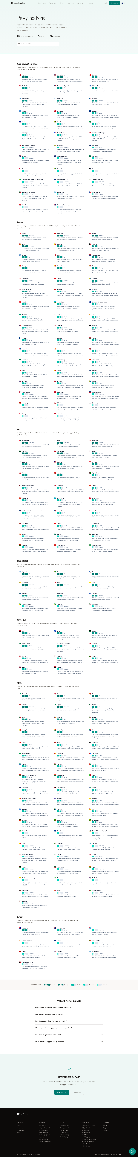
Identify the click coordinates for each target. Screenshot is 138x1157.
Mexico (24, 75)
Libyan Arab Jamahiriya (29, 775)
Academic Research (45, 1141)
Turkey (59, 278)
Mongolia (60, 511)
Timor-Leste (61, 545)
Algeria (94, 705)
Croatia (59, 315)
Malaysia (59, 462)
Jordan (94, 631)
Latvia (94, 349)
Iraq (23, 631)
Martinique (95, 122)
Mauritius (25, 788)
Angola (59, 743)
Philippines (60, 451)
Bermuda (60, 111)
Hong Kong (25, 498)
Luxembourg (61, 360)
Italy (58, 255)
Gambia (59, 764)
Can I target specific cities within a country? (51, 1021)
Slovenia (59, 381)
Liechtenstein (96, 392)
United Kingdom (27, 289)
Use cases (52, 3)
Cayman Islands (62, 156)
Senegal (24, 730)
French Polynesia (27, 941)
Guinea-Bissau (96, 890)
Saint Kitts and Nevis (28, 192)
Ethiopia (59, 717)
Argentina (25, 572)
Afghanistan (95, 473)
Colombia (25, 583)
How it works (42, 3)
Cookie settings (64, 1135)
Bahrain (94, 644)
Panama (94, 98)
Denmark (60, 325)
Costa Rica (25, 86)
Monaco (59, 414)
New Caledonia (96, 941)
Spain (23, 244)
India (58, 440)
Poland (94, 233)
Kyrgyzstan (95, 498)
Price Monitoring (43, 1137)
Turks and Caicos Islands (64, 205)
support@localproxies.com (101, 1154)
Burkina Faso (26, 753)
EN (123, 3)
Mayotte (24, 901)
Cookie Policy (64, 1132)
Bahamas (60, 145)
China (94, 485)
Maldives (95, 534)
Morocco (24, 705)
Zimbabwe (95, 820)
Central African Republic (99, 831)
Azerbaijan (60, 302)
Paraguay (60, 593)
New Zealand (61, 928)
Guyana (59, 604)
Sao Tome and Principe (29, 878)
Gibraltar (60, 403)
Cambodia (60, 485)
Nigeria (59, 705)
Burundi (24, 831)
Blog (104, 1128)
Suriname (95, 604)
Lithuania (25, 360)
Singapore (95, 462)
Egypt (59, 694)
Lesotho (59, 854)
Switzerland (25, 278)
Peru (58, 583)
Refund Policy (64, 1130)
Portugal (24, 266)
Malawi (24, 867)
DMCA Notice (86, 1146)
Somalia (24, 809)
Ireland (59, 349)
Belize (24, 156)
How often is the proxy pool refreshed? (49, 1014)
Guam (59, 941)
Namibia (94, 788)
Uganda (24, 820)
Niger (93, 867)
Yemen (59, 667)
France (24, 233)
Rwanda (94, 798)
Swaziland (25, 890)
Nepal (94, 511)
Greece (24, 255)
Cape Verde (60, 831)
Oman (94, 656)
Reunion (59, 798)
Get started (114, 3)
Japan (94, 451)
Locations (70, 3)
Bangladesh (25, 440)
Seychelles (60, 730)
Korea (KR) (25, 462)
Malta (23, 370)
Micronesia (95, 951)
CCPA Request (86, 1137)
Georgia (59, 338)
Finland (24, 338)
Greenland (25, 169)
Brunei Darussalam (28, 485)
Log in (105, 3)
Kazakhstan (60, 498)
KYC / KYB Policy (86, 1128)
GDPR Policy (85, 1130)
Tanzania (59, 809)
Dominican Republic (63, 86)
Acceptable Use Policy (88, 1126)
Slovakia (24, 381)
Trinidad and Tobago (98, 133)
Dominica (95, 156)
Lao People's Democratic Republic (32, 511)
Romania (59, 266)
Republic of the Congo (28, 798)
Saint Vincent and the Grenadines (32, 179)
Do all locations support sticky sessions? (49, 1042)
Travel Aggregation (44, 1135)
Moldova (59, 370)
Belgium (94, 244)
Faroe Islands (26, 392)
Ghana (94, 694)
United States (61, 75)
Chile (93, 572)
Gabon (24, 764)
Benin (23, 717)
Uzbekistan (95, 523)
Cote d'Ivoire (26, 694)
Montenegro (25, 403)
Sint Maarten (26, 205)
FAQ (18, 1132)
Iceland (24, 349)
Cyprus (94, 315)
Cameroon (60, 753)
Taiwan (59, 523)
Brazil (58, 572)
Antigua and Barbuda (28, 145)
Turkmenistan (96, 545)
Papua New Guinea (27, 962)
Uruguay (94, 593)
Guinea (94, 764)
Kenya (94, 717)
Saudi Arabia (26, 644)
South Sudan (96, 878)
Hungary (94, 338)
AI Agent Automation (45, 1128)
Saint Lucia (60, 192)
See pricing (77, 1092)
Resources (80, 3)
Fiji (93, 928)
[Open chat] (132, 1151)
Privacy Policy (64, 1126)
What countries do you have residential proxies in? (53, 1007)
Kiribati (59, 951)
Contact (90, 3)
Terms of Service (65, 1128)
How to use (20, 1130)
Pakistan (24, 451)
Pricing (62, 3)
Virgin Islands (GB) (63, 179)
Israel (58, 631)
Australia (25, 928)
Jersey (24, 414)
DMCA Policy (64, 1137)
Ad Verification (43, 1130)
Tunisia (24, 743)
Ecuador (24, 593)
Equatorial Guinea (27, 854)
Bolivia (94, 583)
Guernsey (95, 403)
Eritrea (59, 890)
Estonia (94, 325)
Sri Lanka (25, 523)
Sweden (94, 381)
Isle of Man (60, 392)
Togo (93, 809)
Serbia (94, 266)
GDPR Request (86, 1132)
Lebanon (59, 656)
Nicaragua (25, 133)
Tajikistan (25, 545)
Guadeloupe (96, 169)
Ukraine (94, 278)
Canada (94, 75)
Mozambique (61, 788)
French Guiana (26, 604)
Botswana (95, 743)
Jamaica (59, 122)
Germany (60, 233)
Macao (59, 534)
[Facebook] (120, 1154)
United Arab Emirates (63, 644)
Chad (23, 843)
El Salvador (95, 86)
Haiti (23, 122)
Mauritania (60, 867)
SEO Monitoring (43, 1139)
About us (106, 1126)
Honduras (60, 98)
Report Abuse (86, 1144)
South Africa (96, 730)
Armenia (94, 289)
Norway (94, 370)
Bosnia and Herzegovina (99, 302)
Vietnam (59, 473)
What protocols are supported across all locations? (53, 1028)
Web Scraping (43, 1126)
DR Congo (95, 753)
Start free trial (61, 1092)
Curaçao (94, 111)
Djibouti (94, 843)
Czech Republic (27, 325)
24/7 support (114, 1154)
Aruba (24, 111)
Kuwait (24, 656)
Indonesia (95, 440)
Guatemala (25, 98)
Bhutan (24, 534)
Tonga (24, 951)
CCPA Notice (85, 1135)
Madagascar (61, 775)
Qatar (24, 667)
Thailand (24, 473)
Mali (93, 775)
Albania (59, 289)
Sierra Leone (61, 878)
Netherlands (96, 255)
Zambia (59, 820)
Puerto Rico (60, 133)
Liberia (94, 854)
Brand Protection (44, 1132)
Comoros (60, 843)
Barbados (95, 145)
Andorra (59, 244)
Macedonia (95, 360)
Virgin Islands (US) (97, 179)
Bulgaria (24, 315)
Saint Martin (96, 192)
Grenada (59, 169)
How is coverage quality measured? (48, 1035)
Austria (24, 302)
